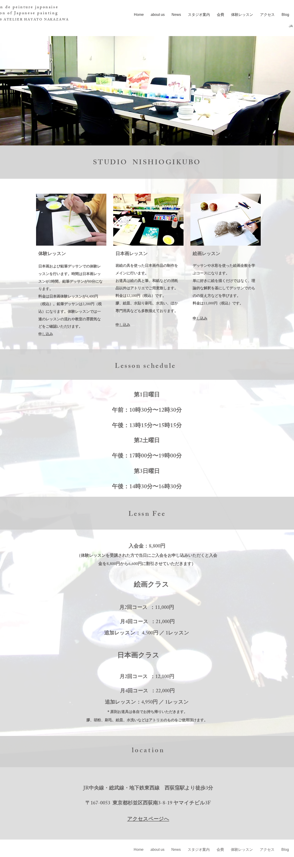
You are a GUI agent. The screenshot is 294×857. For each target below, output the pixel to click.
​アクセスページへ (148, 819)
